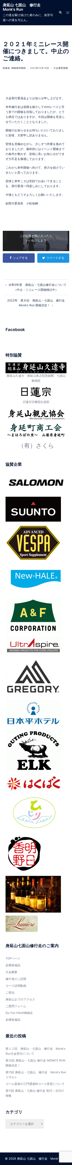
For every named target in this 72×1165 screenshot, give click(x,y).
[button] (60, 12)
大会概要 (11, 972)
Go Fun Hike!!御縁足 (19, 1013)
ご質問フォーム (16, 1006)
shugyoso (18, 68)
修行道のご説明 (16, 979)
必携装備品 (13, 965)
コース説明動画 (16, 986)
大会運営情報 (61, 68)
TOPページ (13, 958)
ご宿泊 (10, 992)
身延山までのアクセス (20, 999)
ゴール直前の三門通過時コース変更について (35, 1084)
